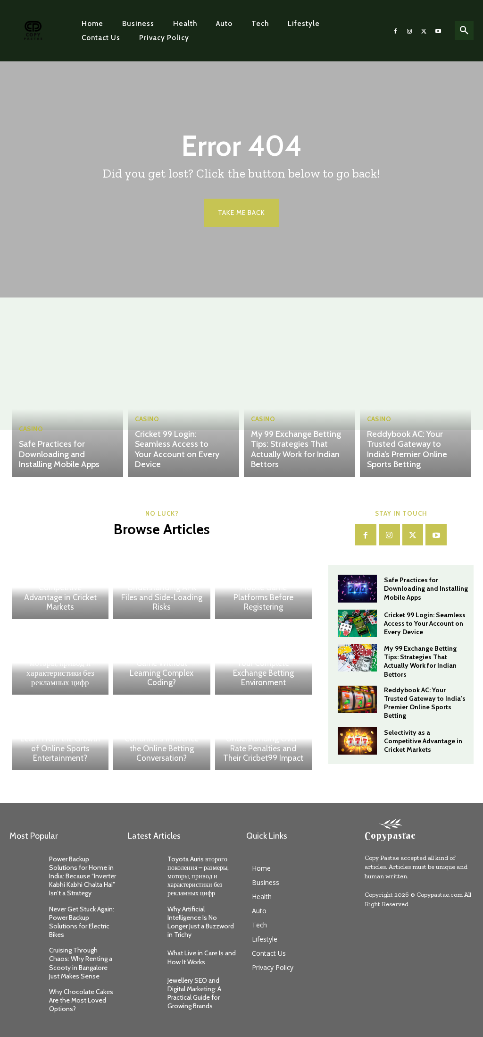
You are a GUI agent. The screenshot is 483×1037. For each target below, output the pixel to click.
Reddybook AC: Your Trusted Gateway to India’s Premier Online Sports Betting (407, 449)
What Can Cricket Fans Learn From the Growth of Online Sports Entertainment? (60, 743)
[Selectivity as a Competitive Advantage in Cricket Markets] (357, 741)
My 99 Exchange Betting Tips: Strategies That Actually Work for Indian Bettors (296, 449)
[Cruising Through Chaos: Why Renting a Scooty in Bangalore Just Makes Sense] (25, 957)
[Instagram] (409, 30)
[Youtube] (438, 30)
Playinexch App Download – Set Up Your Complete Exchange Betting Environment (263, 663)
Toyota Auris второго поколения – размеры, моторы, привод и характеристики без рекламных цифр (60, 663)
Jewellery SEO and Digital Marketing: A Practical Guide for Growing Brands (194, 993)
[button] (464, 30)
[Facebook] (395, 30)
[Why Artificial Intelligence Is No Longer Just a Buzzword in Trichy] (144, 916)
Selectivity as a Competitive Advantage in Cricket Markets (60, 592)
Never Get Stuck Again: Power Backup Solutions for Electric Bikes (81, 922)
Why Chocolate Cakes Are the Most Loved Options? (81, 1000)
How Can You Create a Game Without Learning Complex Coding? (161, 668)
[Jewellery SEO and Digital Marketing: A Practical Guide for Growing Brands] (144, 987)
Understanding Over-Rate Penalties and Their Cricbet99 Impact (263, 748)
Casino (31, 429)
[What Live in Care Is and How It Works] (144, 957)
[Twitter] (423, 30)
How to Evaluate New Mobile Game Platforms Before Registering (263, 592)
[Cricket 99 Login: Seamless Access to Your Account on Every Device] (183, 401)
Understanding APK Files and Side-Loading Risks (161, 597)
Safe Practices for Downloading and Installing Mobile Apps (59, 454)
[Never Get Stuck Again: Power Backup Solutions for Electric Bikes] (25, 916)
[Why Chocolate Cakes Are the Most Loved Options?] (25, 999)
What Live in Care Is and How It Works (201, 957)
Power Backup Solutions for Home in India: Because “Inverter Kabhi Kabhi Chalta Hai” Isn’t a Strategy (82, 876)
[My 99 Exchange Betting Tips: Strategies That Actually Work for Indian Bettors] (299, 401)
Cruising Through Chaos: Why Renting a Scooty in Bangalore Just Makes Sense (80, 963)
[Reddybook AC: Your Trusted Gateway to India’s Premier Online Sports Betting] (415, 401)
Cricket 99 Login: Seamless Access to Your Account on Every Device (177, 449)
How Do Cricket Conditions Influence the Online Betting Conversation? (162, 743)
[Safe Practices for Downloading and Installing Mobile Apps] (67, 401)
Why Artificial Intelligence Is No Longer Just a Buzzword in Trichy (200, 922)
